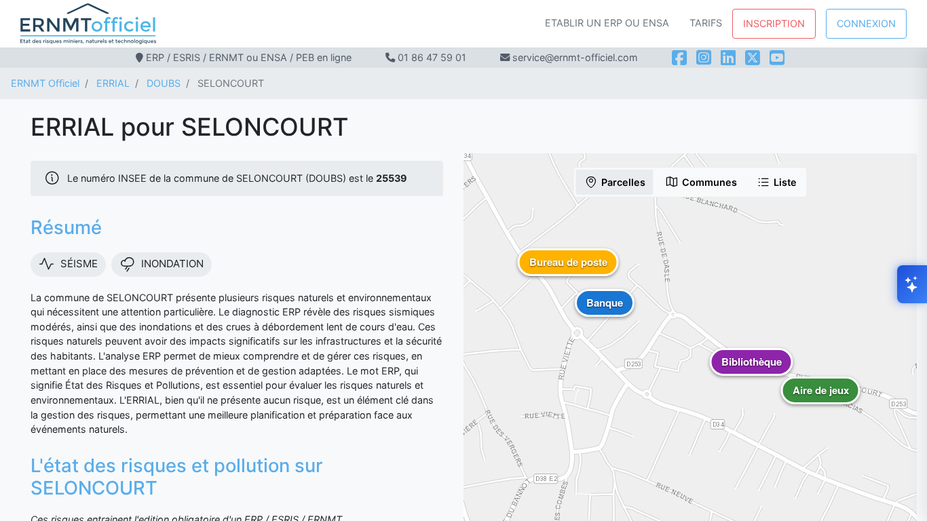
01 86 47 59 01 (432, 57)
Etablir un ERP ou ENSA (607, 22)
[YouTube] (777, 57)
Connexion (866, 23)
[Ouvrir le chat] (912, 284)
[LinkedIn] (728, 57)
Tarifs (705, 22)
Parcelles (623, 182)
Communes (709, 182)
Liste (785, 182)
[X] (752, 57)
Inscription (774, 23)
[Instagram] (703, 57)
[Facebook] (679, 57)
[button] (820, 400)
